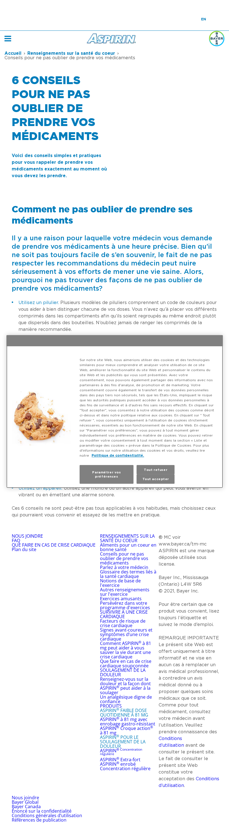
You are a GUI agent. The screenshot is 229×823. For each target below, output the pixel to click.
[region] (114, 411)
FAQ (16, 540)
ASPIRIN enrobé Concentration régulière (125, 766)
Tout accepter (155, 479)
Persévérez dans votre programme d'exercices (125, 605)
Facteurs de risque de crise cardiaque (122, 623)
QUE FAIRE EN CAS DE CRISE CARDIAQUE (54, 545)
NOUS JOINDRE (27, 536)
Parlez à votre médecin (124, 567)
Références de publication (39, 820)
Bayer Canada (26, 806)
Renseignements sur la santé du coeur (71, 53)
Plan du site (24, 549)
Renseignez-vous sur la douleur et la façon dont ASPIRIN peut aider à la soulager (125, 686)
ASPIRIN (121, 752)
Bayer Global (26, 802)
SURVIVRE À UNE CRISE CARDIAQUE (124, 614)
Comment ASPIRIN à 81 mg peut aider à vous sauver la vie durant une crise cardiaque (125, 650)
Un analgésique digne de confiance (126, 699)
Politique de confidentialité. (118, 455)
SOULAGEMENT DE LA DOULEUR (122, 672)
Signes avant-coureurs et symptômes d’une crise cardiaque (126, 634)
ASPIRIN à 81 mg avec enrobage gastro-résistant (127, 721)
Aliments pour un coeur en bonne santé (128, 547)
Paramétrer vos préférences (106, 474)
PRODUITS (111, 706)
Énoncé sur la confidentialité (41, 811)
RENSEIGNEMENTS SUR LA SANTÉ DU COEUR (127, 538)
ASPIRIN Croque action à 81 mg (126, 730)
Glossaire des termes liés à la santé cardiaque (128, 574)
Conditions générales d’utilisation (47, 815)
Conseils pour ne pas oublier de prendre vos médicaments (124, 558)
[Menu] (7, 39)
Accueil (13, 53)
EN (203, 19)
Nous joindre (25, 797)
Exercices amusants (121, 599)
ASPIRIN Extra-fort (120, 759)
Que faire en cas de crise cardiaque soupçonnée (125, 663)
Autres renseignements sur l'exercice (124, 592)
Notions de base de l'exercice (120, 583)
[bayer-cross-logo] (217, 38)
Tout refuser (155, 469)
